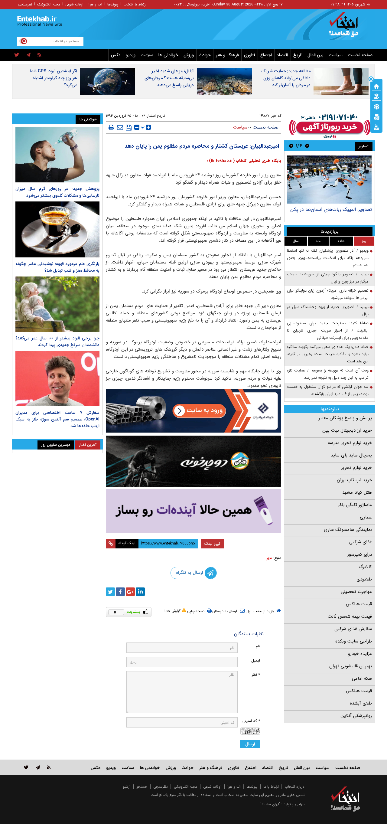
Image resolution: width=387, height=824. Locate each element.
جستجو (141, 787)
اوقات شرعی (74, 4)
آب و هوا (95, 4)
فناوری (249, 55)
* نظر (256, 675)
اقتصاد (282, 55)
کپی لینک (212, 543)
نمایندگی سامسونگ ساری (348, 529)
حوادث (205, 55)
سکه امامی (362, 678)
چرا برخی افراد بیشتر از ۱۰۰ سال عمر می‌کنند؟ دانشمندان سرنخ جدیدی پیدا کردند (57, 341)
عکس (116, 55)
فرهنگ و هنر (227, 55)
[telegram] (28, 55)
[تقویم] (376, 116)
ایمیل (255, 660)
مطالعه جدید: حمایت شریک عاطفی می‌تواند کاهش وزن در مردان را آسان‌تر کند (286, 78)
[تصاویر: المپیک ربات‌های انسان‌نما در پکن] (329, 179)
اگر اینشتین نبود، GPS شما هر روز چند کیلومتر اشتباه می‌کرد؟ (53, 78)
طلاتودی (364, 579)
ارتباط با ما (271, 787)
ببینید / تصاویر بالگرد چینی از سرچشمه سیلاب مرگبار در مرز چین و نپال (328, 278)
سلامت (147, 55)
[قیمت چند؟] (376, 95)
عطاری (366, 517)
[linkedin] (140, 591)
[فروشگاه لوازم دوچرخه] (193, 461)
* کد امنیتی (251, 721)
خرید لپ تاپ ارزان (354, 480)
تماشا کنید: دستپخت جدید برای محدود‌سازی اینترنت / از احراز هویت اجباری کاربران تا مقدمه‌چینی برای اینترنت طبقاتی (328, 330)
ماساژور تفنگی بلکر (355, 504)
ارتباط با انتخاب (135, 4)
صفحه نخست (360, 55)
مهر (269, 557)
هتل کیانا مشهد (357, 492)
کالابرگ (365, 567)
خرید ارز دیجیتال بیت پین (347, 430)
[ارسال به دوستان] (120, 127)
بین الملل (315, 55)
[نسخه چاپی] (111, 127)
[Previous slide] (307, 146)
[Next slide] (291, 146)
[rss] (39, 55)
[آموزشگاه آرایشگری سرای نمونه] (193, 511)
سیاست (336, 55)
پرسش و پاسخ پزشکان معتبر (345, 418)
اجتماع (266, 55)
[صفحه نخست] (376, 85)
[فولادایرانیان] (193, 411)
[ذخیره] (129, 127)
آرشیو (126, 787)
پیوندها (112, 4)
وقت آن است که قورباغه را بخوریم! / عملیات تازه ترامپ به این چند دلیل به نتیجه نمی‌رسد (328, 374)
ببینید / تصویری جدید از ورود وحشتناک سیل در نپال (328, 310)
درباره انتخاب (294, 787)
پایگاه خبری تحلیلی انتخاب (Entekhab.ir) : (244, 161)
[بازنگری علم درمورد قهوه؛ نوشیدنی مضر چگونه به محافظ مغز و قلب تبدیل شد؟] (57, 229)
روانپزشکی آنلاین (356, 715)
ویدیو (130, 55)
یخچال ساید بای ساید (351, 455)
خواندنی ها (168, 55)
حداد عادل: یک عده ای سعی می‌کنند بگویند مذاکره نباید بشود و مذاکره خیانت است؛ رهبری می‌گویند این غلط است (328, 354)
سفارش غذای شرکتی (353, 629)
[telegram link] (38, 767)
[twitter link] (26, 767)
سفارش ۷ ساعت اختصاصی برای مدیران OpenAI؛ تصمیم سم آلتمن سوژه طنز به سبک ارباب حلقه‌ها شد (57, 419)
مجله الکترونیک (48, 4)
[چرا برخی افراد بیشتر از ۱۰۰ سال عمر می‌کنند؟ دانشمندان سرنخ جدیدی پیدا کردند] (57, 304)
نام (258, 646)
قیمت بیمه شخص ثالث (350, 616)
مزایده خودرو (360, 653)
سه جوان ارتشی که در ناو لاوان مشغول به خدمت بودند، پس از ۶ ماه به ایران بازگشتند (328, 390)
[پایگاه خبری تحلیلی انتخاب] (348, 27)
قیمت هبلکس (359, 604)
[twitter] (16, 55)
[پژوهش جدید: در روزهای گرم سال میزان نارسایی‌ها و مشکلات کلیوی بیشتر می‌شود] (57, 154)
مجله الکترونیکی (185, 787)
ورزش (189, 55)
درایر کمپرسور (359, 554)
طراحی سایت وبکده (353, 641)
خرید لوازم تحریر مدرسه (350, 442)
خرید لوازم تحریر (356, 467)
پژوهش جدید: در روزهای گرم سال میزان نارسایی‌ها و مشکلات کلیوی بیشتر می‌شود (57, 192)
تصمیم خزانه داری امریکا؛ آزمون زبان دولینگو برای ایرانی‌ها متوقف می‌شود (328, 294)
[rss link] (49, 767)
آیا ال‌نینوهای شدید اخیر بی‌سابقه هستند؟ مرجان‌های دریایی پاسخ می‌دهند (169, 78)
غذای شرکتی (360, 542)
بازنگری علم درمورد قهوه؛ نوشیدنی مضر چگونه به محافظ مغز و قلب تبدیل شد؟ (57, 267)
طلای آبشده (361, 703)
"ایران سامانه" (270, 804)
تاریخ (297, 55)
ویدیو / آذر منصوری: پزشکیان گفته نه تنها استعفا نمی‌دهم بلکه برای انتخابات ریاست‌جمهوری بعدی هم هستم (328, 257)
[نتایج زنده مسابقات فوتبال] (376, 126)
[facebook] (120, 591)
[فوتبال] (376, 106)
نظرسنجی (25, 4)
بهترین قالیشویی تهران (350, 666)
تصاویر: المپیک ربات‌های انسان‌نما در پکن (331, 209)
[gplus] (130, 591)
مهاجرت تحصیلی (356, 591)
